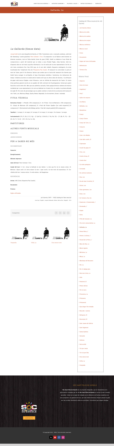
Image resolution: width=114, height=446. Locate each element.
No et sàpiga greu (85, 269)
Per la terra (83, 290)
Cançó (81, 114)
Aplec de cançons (85, 97)
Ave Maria (83, 102)
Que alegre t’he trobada (86, 306)
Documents (83, 57)
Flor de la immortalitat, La (87, 223)
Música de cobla (84, 32)
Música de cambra (85, 36)
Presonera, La (84, 294)
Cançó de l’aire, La (85, 122)
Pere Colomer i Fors (37, 56)
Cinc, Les (82, 152)
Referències (83, 65)
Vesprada (20, 233)
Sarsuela (82, 336)
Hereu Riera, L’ (84, 231)
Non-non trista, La (85, 273)
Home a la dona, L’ (85, 235)
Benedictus (83, 110)
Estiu (81, 214)
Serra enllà (83, 344)
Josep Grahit (14, 54)
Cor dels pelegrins (85, 164)
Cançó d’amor (84, 118)
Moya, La (82, 256)
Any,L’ (81, 93)
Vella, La (40, 233)
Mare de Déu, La (84, 244)
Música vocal (84, 49)
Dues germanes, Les (86, 189)
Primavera (83, 298)
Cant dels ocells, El (85, 139)
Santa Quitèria (84, 332)
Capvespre (83, 143)
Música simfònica (85, 44)
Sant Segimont (84, 327)
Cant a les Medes (85, 135)
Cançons (82, 127)
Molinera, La (83, 252)
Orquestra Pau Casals (40, 70)
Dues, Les (82, 194)
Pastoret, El (83, 281)
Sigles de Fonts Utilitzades (88, 61)
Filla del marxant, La (86, 219)
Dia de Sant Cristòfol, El (87, 181)
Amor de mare (84, 85)
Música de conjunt (85, 40)
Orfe (81, 277)
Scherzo (82, 340)
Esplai (81, 210)
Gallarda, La (83, 227)
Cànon (81, 131)
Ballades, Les (84, 106)
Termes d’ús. (83, 69)
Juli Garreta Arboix (85, 28)
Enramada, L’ (83, 206)
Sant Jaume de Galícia (86, 323)
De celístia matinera (86, 173)
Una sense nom (61, 233)
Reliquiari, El (83, 315)
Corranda (82, 168)
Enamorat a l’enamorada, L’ (88, 202)
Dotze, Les (83, 185)
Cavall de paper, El (85, 148)
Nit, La (82, 265)
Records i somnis (85, 311)
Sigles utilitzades (15, 193)
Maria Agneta (84, 248)
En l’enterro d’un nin (85, 198)
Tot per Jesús (84, 348)
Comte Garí (83, 160)
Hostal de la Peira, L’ (86, 240)
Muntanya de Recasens (86, 260)
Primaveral (83, 302)
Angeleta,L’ (83, 89)
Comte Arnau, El (84, 156)
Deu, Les (82, 177)
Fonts (81, 53)
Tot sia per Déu (84, 352)
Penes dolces (84, 286)
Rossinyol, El (83, 319)
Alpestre (82, 81)
